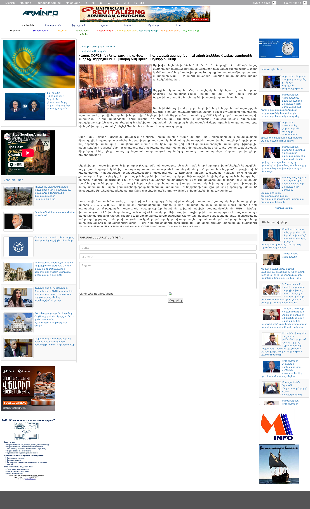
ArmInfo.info (28, 25)
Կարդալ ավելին (284, 207)
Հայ (126, 2)
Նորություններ (13, 179)
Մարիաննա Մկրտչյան (93, 51)
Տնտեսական (40, 30)
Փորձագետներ (272, 69)
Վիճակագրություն (169, 30)
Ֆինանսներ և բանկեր (83, 32)
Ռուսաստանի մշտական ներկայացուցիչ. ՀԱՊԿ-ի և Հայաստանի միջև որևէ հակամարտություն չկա (282, 368)
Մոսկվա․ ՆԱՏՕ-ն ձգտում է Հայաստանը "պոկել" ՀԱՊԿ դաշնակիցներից (294, 388)
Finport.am (15, 30)
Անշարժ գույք (191, 30)
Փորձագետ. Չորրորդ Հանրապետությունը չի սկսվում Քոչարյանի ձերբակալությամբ (294, 82)
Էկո (178, 25)
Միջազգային (78, 25)
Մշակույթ (153, 25)
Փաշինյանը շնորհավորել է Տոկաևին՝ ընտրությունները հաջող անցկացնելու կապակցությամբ (59, 100)
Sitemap (10, 2)
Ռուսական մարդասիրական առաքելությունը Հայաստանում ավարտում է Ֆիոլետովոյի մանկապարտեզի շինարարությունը (52, 192)
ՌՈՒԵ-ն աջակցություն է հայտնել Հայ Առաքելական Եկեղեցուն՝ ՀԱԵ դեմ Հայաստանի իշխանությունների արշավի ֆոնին (54, 319)
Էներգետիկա (105, 30)
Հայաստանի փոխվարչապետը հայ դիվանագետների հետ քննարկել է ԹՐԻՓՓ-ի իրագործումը (54, 341)
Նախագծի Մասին (48, 2)
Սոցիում (128, 25)
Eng (142, 2)
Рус (135, 2)
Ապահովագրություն (126, 30)
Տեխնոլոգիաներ (148, 30)
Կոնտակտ (73, 2)
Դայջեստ (62, 30)
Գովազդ (25, 2)
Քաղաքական (53, 25)
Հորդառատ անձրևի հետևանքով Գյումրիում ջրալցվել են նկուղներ (54, 239)
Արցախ (103, 25)
